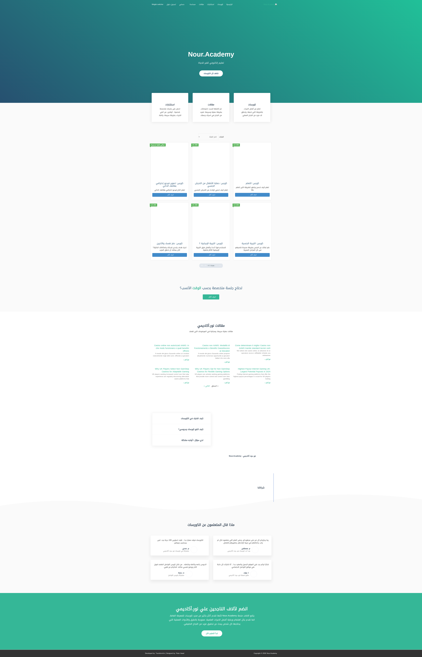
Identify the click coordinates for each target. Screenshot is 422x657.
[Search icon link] (147, 4)
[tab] (181, 418)
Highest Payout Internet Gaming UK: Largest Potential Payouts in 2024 (254, 370)
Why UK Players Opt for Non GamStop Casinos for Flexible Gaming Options (212, 370)
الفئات (221, 137)
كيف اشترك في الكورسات (192, 418)
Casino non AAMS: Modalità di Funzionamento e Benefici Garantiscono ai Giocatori (212, 348)
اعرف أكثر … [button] (252, 194)
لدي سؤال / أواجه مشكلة (192, 440)
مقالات (211, 104)
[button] (211, 73)
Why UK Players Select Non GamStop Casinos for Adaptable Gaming (172, 370)
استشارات (170, 104)
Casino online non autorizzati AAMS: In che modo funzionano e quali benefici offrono (171, 348)
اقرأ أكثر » (267, 359)
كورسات (252, 104)
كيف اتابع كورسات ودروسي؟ (190, 429)
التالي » (207, 386)
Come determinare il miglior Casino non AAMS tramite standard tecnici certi (252, 347)
